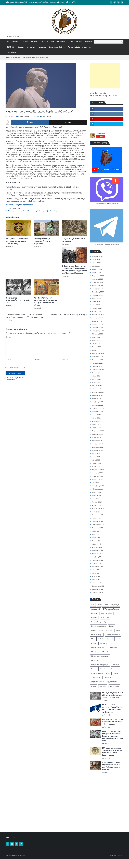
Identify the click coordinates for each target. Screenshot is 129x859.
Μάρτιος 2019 (96, 544)
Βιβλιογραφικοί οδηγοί (57, 47)
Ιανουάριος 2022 (97, 434)
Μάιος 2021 (96, 460)
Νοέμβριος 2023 (97, 363)
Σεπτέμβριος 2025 (98, 292)
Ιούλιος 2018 (96, 570)
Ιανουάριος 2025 (97, 318)
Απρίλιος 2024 (97, 347)
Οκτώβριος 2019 (97, 521)
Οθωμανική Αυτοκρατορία (100, 665)
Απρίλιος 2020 (97, 502)
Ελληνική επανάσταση (15, 211)
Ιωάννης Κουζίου (44, 211)
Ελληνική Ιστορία (27, 211)
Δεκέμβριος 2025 (97, 282)
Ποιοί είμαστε (12, 52)
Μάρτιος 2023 (96, 389)
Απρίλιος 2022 (97, 424)
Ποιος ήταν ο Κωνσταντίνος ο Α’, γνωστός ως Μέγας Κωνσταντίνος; (17, 241)
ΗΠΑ (92, 639)
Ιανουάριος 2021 (97, 473)
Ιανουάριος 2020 (97, 512)
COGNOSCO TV (76, 42)
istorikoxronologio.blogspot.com (19, 205)
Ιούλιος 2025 (96, 298)
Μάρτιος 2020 (96, 505)
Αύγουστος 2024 (97, 334)
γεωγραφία (42, 47)
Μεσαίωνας (95, 652)
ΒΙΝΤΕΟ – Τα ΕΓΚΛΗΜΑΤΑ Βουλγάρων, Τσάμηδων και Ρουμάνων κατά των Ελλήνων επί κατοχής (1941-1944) (112, 736)
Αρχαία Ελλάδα (103, 605)
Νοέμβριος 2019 (97, 518)
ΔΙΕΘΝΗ (24, 42)
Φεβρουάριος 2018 (98, 586)
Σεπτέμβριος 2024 (98, 331)
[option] (45, 2)
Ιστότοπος (66, 360)
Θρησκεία (110, 639)
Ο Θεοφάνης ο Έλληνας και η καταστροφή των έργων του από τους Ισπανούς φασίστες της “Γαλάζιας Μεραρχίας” (51, 2)
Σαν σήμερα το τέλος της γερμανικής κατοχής (68, 314)
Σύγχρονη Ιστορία (97, 673)
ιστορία (36, 211)
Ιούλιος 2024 (96, 337)
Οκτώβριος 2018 (97, 560)
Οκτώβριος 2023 (97, 366)
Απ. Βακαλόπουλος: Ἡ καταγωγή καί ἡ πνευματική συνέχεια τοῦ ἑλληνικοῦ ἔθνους (45, 301)
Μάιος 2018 (96, 576)
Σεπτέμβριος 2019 (98, 525)
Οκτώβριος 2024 (97, 327)
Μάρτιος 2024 (96, 350)
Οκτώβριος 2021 (97, 444)
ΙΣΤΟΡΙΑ (34, 42)
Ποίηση (93, 669)
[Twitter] (122, 2)
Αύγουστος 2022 (97, 411)
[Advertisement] (105, 75)
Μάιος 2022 (96, 421)
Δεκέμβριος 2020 (97, 476)
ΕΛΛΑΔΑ (15, 42)
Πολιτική (102, 669)
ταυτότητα (102, 686)
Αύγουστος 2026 (97, 256)
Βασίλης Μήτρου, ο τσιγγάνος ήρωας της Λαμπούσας (43, 241)
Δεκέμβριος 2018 (97, 554)
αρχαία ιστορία (112, 682)
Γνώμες (111, 626)
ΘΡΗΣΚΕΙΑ (44, 42)
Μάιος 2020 (96, 499)
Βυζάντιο (94, 613)
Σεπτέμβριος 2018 (98, 563)
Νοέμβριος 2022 (97, 402)
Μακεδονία (113, 647)
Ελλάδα (117, 630)
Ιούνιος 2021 (96, 457)
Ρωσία (110, 669)
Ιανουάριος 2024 (97, 356)
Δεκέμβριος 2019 (97, 515)
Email (37, 360)
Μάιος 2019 (96, 537)
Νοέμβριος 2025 (97, 285)
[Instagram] (114, 2)
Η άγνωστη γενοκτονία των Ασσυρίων (73, 240)
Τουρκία (116, 673)
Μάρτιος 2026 (96, 272)
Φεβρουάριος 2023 (98, 392)
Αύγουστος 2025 (97, 295)
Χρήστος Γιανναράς (97, 682)
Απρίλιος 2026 (97, 269)
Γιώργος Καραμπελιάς (98, 622)
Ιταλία (119, 639)
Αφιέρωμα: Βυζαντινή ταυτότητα (79, 47)
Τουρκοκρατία (95, 677)
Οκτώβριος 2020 (97, 483)
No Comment (47, 116)
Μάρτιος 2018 (96, 583)
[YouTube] (118, 2)
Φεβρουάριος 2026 (98, 276)
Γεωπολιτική (105, 617)
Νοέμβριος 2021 (97, 441)
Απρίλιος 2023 (97, 386)
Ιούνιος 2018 (96, 573)
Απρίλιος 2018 (96, 579)
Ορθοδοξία (115, 665)
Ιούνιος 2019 (96, 534)
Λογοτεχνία (31, 47)
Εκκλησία (109, 630)
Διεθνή (93, 630)
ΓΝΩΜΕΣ (88, 42)
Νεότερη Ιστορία (96, 660)
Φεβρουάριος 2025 (98, 314)
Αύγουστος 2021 (97, 450)
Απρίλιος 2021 (96, 463)
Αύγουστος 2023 (97, 373)
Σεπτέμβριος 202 (97, 592)
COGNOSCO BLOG (58, 42)
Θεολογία (101, 639)
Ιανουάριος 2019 (97, 550)
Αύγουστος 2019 (97, 528)
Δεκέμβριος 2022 (97, 399)
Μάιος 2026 (96, 266)
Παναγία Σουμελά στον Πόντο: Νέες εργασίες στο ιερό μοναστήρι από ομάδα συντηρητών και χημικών (24, 317)
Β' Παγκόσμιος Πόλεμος (111, 609)
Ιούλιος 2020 (96, 492)
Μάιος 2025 (96, 305)
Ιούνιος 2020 (96, 495)
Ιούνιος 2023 (96, 379)
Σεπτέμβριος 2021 (98, 447)
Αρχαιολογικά (95, 609)
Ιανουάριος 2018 (97, 589)
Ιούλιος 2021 (96, 453)
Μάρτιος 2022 (96, 428)
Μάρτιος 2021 (96, 466)
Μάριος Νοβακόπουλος (99, 647)
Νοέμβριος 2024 (97, 324)
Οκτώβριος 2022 (97, 405)
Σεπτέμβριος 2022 (98, 408)
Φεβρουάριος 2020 (98, 508)
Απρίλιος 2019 (96, 541)
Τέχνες (108, 673)
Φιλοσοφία (20, 47)
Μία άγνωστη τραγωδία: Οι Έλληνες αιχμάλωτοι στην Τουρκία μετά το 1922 (112, 695)
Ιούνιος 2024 (96, 340)
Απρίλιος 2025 (97, 308)
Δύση (101, 630)
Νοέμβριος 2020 (97, 479)
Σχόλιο (9, 337)
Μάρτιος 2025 (96, 311)
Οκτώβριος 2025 (97, 289)
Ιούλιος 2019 (96, 531)
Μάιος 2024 (96, 344)
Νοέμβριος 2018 (97, 557)
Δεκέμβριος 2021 (97, 437)
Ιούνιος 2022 (96, 418)
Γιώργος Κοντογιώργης (98, 626)
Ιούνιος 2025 (96, 302)
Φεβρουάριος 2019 (98, 547)
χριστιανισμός (114, 686)
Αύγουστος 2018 (97, 567)
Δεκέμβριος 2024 (97, 321)
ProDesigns (120, 855)
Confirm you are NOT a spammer (18, 378)
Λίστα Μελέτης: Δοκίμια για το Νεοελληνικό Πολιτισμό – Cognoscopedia (112, 721)
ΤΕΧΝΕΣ (10, 47)
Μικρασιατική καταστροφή (100, 656)
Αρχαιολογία (115, 605)
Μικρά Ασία (106, 652)
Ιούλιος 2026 (96, 260)
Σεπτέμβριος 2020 (98, 486)
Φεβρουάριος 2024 (98, 353)
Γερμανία (94, 617)
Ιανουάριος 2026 (97, 279)
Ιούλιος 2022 (96, 415)
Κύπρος (93, 643)
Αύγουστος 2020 (97, 489)
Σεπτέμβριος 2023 (98, 369)
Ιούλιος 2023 (96, 376)
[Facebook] (111, 2)
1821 (93, 605)
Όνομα (8, 360)
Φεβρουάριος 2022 (98, 431)
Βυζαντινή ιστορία (106, 613)
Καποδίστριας (54, 211)
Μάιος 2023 (96, 382)
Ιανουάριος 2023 (97, 395)
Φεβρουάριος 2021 (98, 470)
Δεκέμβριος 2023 (97, 360)
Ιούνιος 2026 (96, 263)
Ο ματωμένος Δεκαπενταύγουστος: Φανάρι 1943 (18, 300)
